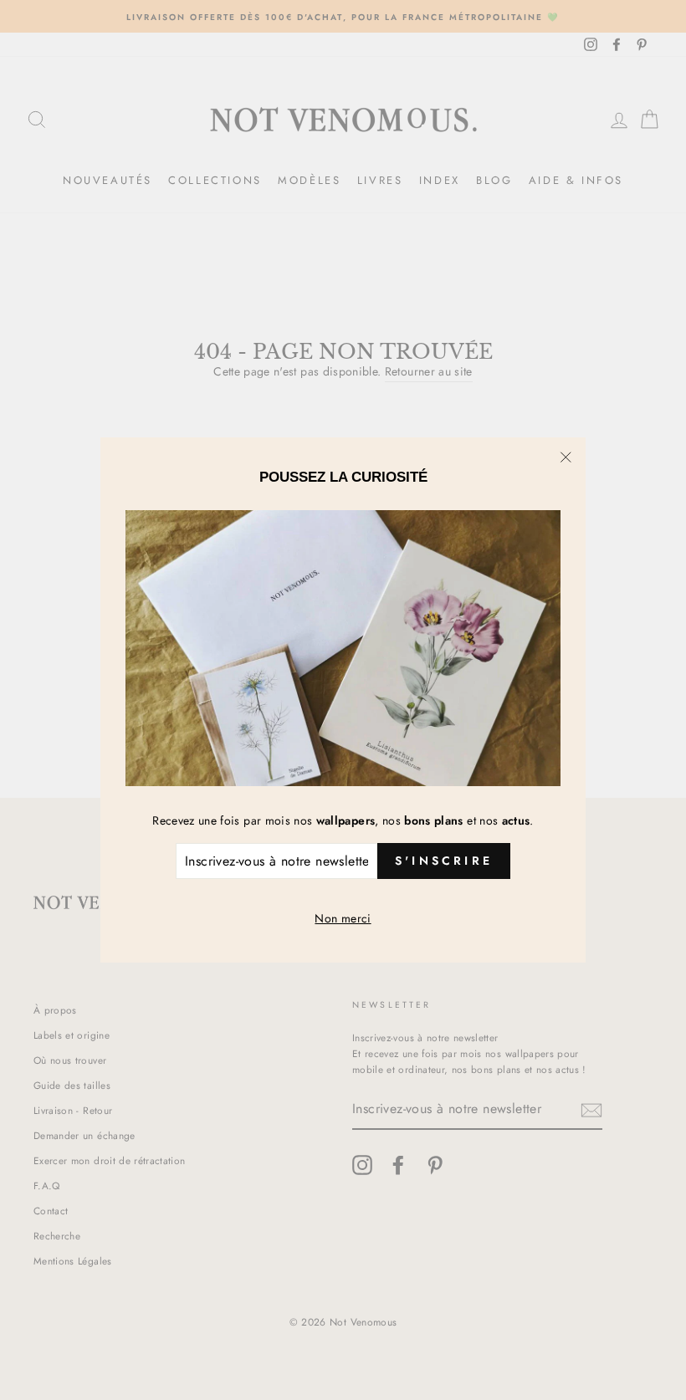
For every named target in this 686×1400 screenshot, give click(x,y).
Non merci (343, 918)
